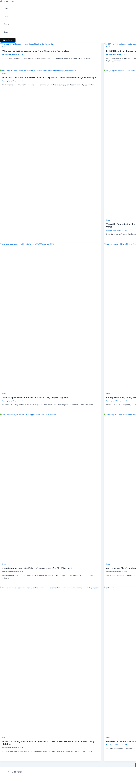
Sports (6, 24)
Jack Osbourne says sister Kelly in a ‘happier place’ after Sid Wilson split (37, 568)
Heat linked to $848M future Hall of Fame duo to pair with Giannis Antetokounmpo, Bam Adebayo (49, 77)
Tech (6, 32)
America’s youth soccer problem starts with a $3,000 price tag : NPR (35, 397)
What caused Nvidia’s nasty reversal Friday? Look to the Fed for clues (35, 51)
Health (6, 16)
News (6, 8)
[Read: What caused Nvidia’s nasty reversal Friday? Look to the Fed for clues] (27, 44)
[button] (8, 40)
